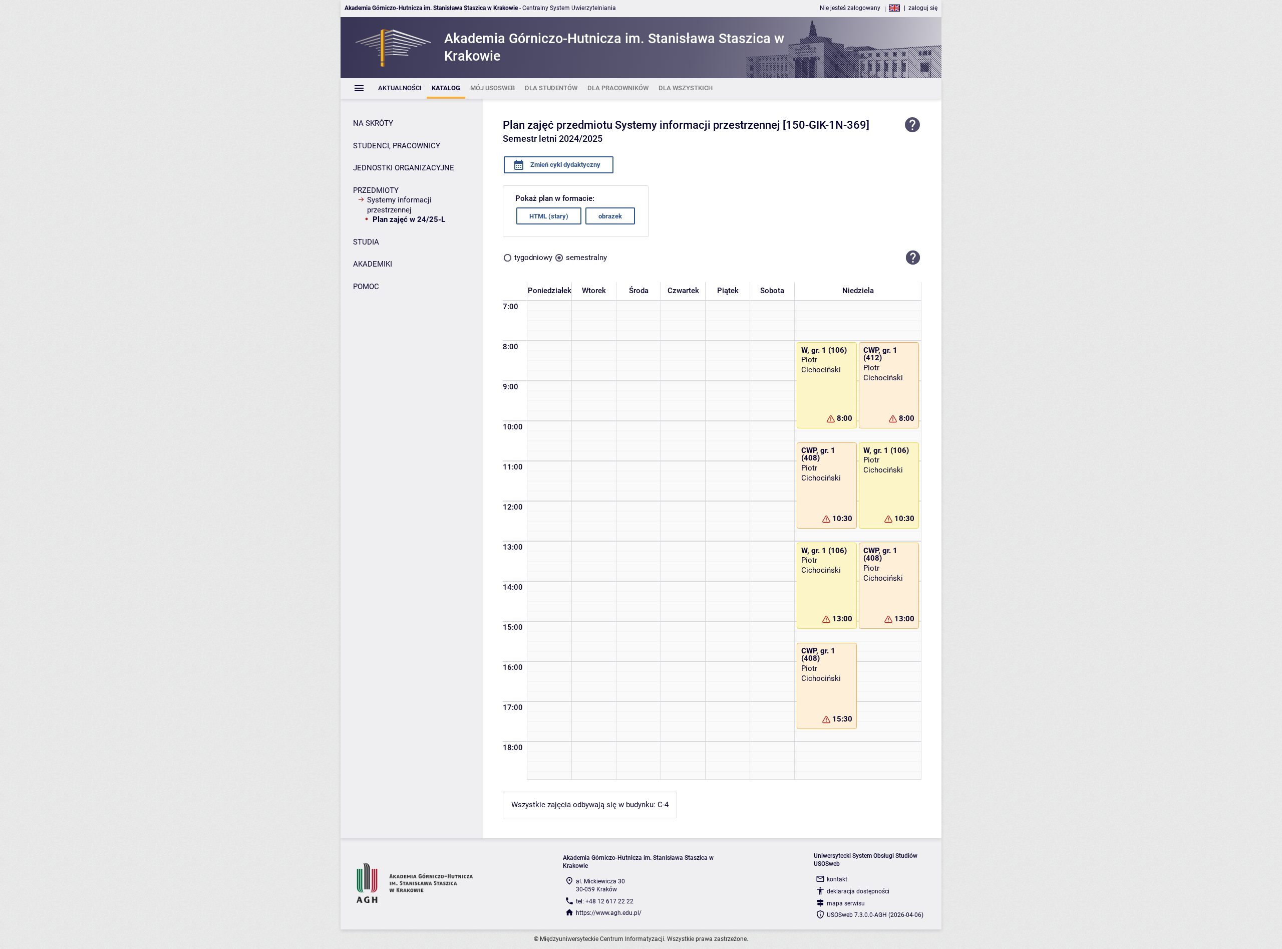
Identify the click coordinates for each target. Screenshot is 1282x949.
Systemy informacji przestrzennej (399, 204)
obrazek (610, 216)
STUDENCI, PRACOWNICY (396, 145)
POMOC (366, 286)
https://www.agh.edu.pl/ (609, 912)
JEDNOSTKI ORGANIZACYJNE (403, 167)
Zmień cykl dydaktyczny (564, 164)
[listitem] (400, 88)
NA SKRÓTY (373, 123)
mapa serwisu (846, 903)
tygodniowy (533, 257)
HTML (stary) (548, 216)
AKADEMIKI (372, 264)
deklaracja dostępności (858, 891)
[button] (912, 257)
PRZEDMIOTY (376, 190)
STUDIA (366, 242)
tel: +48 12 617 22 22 (604, 901)
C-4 (663, 804)
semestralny (586, 257)
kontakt (837, 879)
